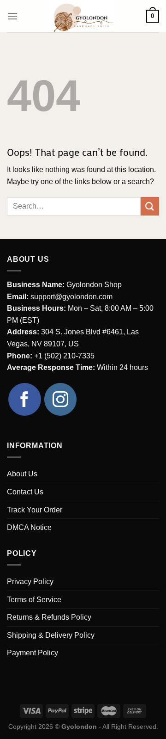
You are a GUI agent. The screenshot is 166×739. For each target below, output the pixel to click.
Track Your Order (34, 510)
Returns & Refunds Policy (49, 617)
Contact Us (25, 492)
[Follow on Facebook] (24, 399)
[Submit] (150, 206)
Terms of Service (34, 600)
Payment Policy (32, 653)
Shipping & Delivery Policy (51, 635)
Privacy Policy (30, 581)
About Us (22, 474)
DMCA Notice (29, 527)
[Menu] (12, 16)
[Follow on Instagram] (60, 399)
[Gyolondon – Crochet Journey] (82, 16)
